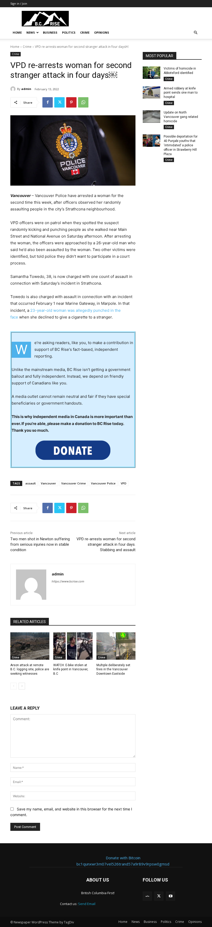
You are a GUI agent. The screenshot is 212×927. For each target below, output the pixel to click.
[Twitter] (59, 102)
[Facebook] (47, 102)
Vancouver (48, 483)
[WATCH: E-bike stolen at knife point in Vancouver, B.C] (72, 646)
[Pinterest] (71, 102)
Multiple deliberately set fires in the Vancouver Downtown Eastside (113, 669)
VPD (123, 483)
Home (17, 32)
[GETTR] (147, 896)
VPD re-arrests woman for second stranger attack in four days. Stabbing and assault (106, 544)
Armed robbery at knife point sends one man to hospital (181, 93)
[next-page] (22, 686)
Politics (68, 32)
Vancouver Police (103, 483)
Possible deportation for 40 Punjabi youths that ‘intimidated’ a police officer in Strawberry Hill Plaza (181, 145)
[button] (195, 32)
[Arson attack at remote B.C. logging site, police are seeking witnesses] (29, 646)
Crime (84, 32)
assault (30, 483)
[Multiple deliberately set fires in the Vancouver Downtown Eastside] (115, 646)
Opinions (101, 32)
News (30, 32)
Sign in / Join (18, 3)
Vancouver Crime (73, 483)
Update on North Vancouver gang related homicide (181, 117)
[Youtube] (170, 896)
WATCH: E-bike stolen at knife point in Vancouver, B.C (70, 669)
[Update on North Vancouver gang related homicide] (151, 116)
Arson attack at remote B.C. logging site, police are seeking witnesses (29, 669)
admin (26, 89)
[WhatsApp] (83, 102)
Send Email (86, 903)
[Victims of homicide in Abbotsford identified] (151, 72)
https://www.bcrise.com (68, 581)
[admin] (13, 89)
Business (50, 32)
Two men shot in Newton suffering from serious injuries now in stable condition (40, 544)
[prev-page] (13, 686)
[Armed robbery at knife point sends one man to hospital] (151, 92)
